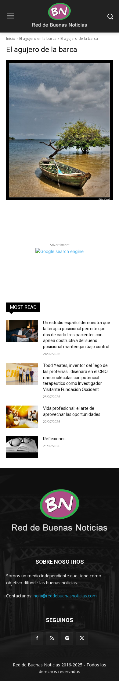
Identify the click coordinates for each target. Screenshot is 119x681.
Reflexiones (54, 438)
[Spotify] (67, 638)
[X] (82, 638)
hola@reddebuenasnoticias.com (65, 596)
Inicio (10, 38)
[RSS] (52, 638)
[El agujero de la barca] (59, 130)
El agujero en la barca (37, 38)
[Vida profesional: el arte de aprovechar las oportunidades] (22, 417)
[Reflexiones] (22, 447)
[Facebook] (37, 638)
